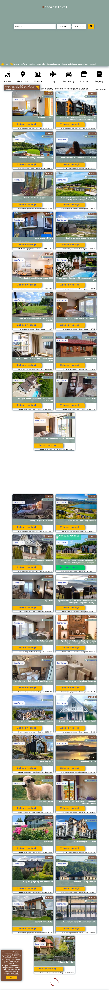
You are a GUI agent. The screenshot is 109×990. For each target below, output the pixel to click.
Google (16, 954)
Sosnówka (18, 99)
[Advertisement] (54, 474)
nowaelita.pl (54, 7)
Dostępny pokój (69, 567)
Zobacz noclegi (26, 124)
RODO (16, 974)
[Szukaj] (91, 26)
